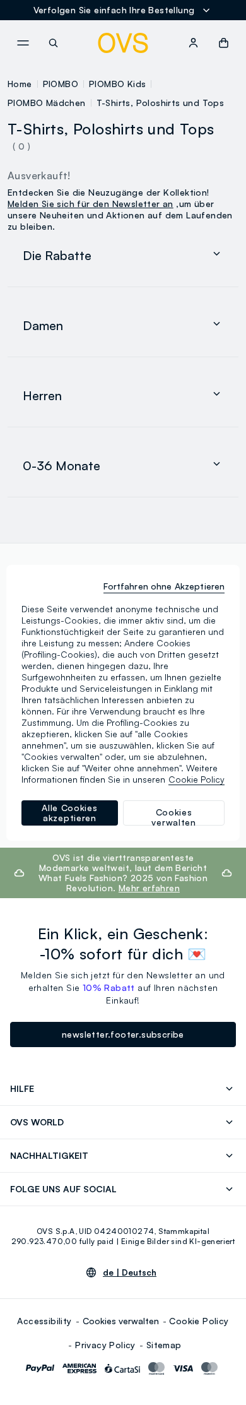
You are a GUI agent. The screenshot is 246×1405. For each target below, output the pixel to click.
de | (129, 1272)
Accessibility (44, 1320)
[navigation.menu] (22, 43)
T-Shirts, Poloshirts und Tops (161, 102)
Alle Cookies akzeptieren (69, 812)
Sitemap (164, 1344)
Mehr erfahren (149, 887)
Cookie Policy (198, 1320)
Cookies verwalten (121, 1320)
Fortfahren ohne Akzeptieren (164, 586)
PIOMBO (60, 83)
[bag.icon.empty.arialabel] (223, 43)
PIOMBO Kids (117, 83)
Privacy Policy (105, 1344)
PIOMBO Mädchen (47, 102)
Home (20, 83)
